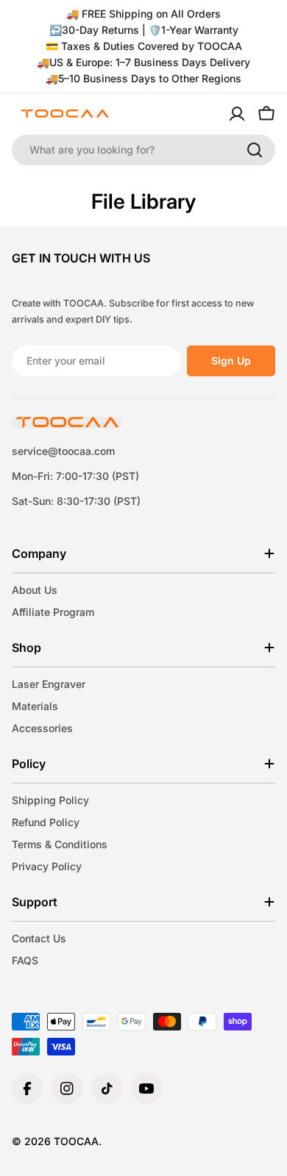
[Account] (237, 114)
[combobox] (143, 150)
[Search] (254, 150)
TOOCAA (76, 1141)
